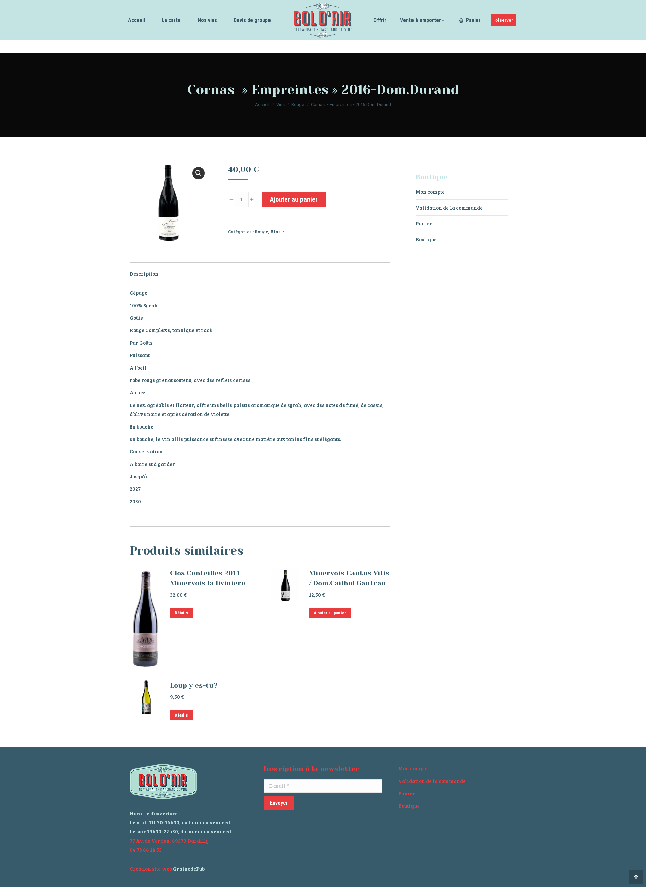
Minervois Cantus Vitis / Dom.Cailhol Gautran (349, 578)
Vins (275, 232)
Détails (181, 612)
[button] (198, 173)
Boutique (426, 239)
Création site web (151, 868)
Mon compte (430, 191)
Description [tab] (144, 273)
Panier (424, 223)
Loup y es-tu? (194, 685)
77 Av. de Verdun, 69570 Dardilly (169, 840)
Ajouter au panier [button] (330, 612)
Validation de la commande (449, 207)
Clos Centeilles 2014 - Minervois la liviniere (207, 578)
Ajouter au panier (294, 199)
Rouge (261, 232)
